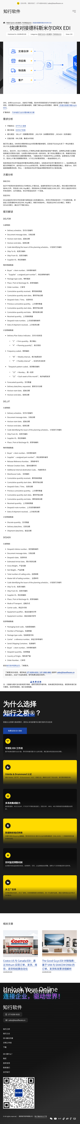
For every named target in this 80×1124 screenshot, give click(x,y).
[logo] (12, 10)
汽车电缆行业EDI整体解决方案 (23, 112)
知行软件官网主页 (13, 665)
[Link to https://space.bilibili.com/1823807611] (55, 1119)
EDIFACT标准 (21, 130)
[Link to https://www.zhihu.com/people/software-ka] (59, 1119)
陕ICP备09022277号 (41, 100)
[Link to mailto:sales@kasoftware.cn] (74, 1119)
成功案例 (49, 34)
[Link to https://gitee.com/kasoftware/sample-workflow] (67, 1119)
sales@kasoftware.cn (65, 672)
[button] (4, 951)
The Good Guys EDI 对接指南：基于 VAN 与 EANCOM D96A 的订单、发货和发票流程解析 (59, 964)
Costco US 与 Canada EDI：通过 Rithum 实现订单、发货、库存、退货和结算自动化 (20, 964)
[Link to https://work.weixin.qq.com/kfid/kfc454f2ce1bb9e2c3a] (51, 1119)
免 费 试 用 (36, 681)
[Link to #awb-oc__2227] (74, 11)
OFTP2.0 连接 (21, 126)
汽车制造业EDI (56, 34)
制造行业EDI (42, 34)
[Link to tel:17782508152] (71, 1119)
